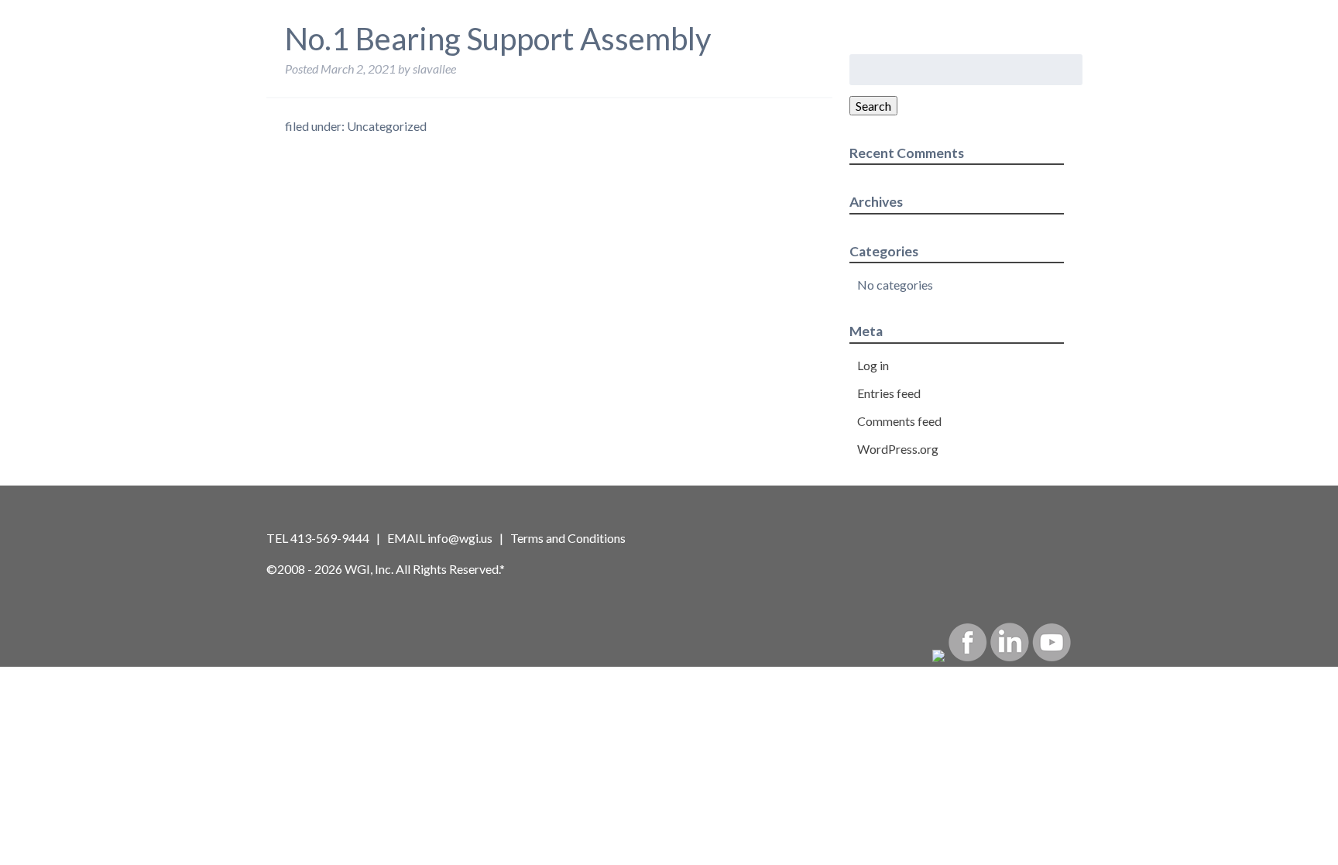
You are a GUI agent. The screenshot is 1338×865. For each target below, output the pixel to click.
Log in (873, 365)
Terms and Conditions (568, 537)
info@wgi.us (459, 537)
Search (873, 105)
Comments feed (899, 421)
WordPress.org (897, 448)
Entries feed (889, 393)
